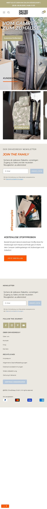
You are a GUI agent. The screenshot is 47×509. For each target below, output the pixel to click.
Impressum (7, 358)
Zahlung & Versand (9, 375)
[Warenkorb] (43, 12)
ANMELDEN (36, 171)
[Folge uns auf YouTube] (23, 325)
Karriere (5, 349)
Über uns (6, 336)
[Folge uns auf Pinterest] (17, 325)
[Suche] (8, 12)
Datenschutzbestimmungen (14, 179)
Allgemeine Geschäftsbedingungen (15, 363)
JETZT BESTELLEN (15, 258)
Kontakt (6, 340)
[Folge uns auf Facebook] (6, 325)
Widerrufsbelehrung (10, 371)
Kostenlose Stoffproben (12, 38)
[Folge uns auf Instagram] (11, 325)
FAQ (4, 345)
